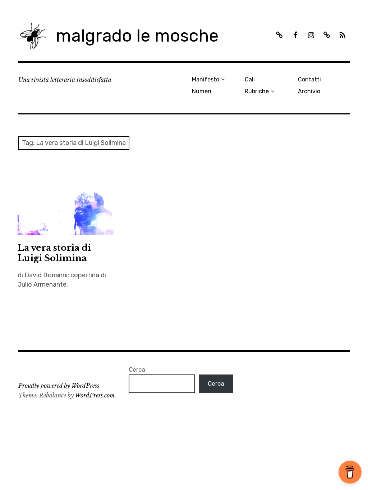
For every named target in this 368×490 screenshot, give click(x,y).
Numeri (201, 91)
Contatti (309, 79)
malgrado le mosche (137, 35)
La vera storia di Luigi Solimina (54, 252)
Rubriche (257, 91)
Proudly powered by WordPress (58, 385)
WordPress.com (95, 395)
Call (250, 79)
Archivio (309, 91)
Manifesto (205, 79)
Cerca (137, 369)
